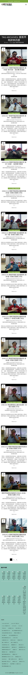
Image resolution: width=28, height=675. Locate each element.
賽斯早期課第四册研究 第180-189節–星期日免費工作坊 (14, 494)
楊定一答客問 (5, 642)
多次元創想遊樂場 (13, 635)
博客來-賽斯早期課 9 (14, 86)
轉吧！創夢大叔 (13, 659)
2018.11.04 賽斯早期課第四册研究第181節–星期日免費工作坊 (14, 447)
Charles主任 (5, 623)
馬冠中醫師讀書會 (6, 666)
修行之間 (18, 628)
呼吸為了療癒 (17, 632)
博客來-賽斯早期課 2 (18, 200)
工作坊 (15, 637)
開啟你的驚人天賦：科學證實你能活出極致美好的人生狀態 (24, 607)
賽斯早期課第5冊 (24, 578)
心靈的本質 (5, 640)
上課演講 (11, 628)
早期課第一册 (15, 402)
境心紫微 (4, 635)
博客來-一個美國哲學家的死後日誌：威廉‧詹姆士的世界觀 (14, 79)
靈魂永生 (22, 661)
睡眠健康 (14, 644)
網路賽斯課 (22, 647)
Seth (14, 625)
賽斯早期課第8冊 (14, 602)
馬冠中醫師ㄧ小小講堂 (15, 663)
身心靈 (4, 659)
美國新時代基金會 (6, 649)
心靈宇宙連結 (11, 672)
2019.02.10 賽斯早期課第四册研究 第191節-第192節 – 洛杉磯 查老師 (14, 69)
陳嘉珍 (15, 661)
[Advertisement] (14, 21)
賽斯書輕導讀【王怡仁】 (7, 656)
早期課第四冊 (17, 65)
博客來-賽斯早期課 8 (21, 85)
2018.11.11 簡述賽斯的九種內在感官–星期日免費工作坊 (14, 406)
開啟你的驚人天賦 (6, 661)
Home (6, 42)
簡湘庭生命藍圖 (6, 647)
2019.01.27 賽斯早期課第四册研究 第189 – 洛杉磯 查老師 (14, 117)
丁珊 (4, 628)
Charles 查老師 (11, 65)
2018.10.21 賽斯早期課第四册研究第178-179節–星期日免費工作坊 (14, 535)
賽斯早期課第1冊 (3, 578)
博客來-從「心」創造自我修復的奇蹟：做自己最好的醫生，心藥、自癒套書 (14, 84)
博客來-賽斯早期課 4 (11, 202)
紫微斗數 (14, 647)
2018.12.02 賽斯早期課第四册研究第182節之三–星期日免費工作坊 (14, 317)
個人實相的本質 (6, 630)
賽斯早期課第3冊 (14, 578)
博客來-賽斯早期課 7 (12, 85)
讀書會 (15, 649)
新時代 (13, 640)
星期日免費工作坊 (19, 159)
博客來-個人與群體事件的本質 (7, 200)
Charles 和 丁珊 (15, 623)
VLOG (20, 625)
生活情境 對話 (5, 644)
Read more (14, 90)
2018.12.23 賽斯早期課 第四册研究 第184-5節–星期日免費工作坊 (14, 234)
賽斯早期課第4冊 (19, 578)
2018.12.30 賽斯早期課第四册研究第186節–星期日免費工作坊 (14, 192)
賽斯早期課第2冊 (8, 578)
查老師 (20, 640)
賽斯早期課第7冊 (9, 602)
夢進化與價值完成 (6, 637)
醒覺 (21, 659)
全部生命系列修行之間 (7, 632)
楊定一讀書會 (14, 642)
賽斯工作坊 (22, 649)
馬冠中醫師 (5, 663)
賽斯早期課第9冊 (19, 602)
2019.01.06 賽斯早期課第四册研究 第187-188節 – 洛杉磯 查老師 (14, 163)
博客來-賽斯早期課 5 (21, 202)
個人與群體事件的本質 (17, 630)
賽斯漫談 (19, 402)
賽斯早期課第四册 (6, 654)
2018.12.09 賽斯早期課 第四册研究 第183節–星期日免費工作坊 (14, 275)
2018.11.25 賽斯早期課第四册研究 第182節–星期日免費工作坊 (14, 359)
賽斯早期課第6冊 (3, 602)
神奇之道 (21, 644)
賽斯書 (15, 654)
